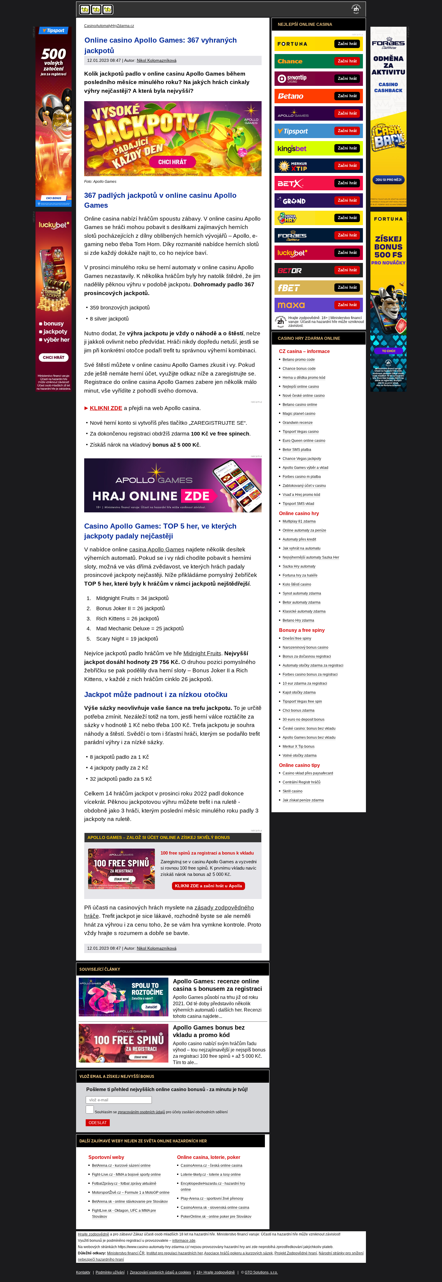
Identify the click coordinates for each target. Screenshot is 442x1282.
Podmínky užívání (110, 1272)
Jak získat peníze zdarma (303, 800)
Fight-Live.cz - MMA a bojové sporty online (126, 1174)
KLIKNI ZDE (106, 408)
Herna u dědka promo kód (304, 378)
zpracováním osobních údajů (141, 1112)
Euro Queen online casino (304, 441)
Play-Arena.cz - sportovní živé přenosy (212, 1198)
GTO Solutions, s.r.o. (261, 1272)
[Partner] (388, 205)
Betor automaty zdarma (302, 602)
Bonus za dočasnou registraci (307, 656)
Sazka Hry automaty (299, 566)
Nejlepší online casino (301, 387)
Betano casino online (300, 405)
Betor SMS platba (297, 450)
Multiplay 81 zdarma (299, 521)
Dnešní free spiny (297, 638)
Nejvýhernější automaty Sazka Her (311, 557)
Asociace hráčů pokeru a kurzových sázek (238, 1253)
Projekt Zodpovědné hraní (296, 1253)
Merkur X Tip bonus (299, 746)
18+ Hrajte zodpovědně (215, 1272)
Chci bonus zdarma (299, 710)
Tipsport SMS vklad (298, 504)
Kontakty (83, 1272)
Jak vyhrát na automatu (302, 548)
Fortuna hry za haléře (300, 575)
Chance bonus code (299, 369)
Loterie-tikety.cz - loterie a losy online (211, 1174)
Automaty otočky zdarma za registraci (313, 665)
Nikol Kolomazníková (156, 60)
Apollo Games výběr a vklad (305, 468)
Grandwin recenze (298, 423)
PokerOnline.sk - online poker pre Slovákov (216, 1216)
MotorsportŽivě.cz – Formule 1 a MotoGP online (131, 1192)
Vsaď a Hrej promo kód (301, 495)
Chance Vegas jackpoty (302, 459)
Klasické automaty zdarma (304, 611)
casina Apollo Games (156, 549)
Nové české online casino (304, 396)
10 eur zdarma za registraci (305, 683)
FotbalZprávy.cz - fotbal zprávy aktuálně (124, 1183)
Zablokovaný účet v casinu (304, 486)
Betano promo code (299, 359)
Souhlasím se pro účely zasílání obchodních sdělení (161, 1112)
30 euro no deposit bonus (303, 719)
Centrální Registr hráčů (302, 782)
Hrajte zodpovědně (93, 1234)
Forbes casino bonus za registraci (310, 674)
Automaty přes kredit (299, 539)
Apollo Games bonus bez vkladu (309, 737)
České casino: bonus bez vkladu (309, 728)
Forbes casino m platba (302, 477)
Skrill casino (292, 791)
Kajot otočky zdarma (299, 692)
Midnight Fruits (202, 653)
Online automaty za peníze (304, 530)
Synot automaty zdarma (302, 593)
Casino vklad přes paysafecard (308, 773)
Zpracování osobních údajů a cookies (160, 1272)
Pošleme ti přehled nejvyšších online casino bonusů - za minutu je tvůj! (167, 1089)
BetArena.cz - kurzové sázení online (121, 1165)
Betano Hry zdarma (298, 620)
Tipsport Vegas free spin (302, 701)
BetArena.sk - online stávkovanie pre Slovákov (130, 1201)
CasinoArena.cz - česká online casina (211, 1165)
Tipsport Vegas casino (301, 432)
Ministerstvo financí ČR (126, 1253)
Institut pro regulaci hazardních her (174, 1253)
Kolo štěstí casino (297, 584)
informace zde (183, 1240)
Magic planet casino (299, 414)
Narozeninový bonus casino (305, 647)
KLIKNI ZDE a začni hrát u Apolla (208, 885)
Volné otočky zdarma (300, 755)
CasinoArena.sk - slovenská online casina (215, 1207)
